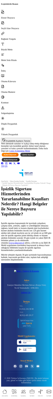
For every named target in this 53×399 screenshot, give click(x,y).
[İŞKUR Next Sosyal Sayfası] (26, 366)
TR (2, 166)
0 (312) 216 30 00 (27, 309)
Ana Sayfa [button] (4, 181)
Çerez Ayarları (28, 155)
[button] (26, 15)
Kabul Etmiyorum (10, 160)
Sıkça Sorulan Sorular (17, 181)
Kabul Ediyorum (10, 155)
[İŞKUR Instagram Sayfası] (21, 366)
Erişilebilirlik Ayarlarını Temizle (17, 141)
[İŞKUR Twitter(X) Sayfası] (32, 366)
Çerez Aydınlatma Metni (19, 151)
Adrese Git (26, 292)
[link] (2, 164)
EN (5, 166)
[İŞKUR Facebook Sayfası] (15, 366)
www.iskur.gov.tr (16, 243)
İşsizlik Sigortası (31, 181)
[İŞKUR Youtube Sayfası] (38, 366)
